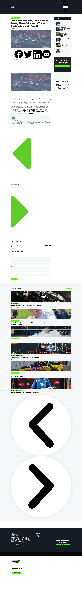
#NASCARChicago (31, 111)
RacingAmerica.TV (15, 594)
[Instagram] (16, 544)
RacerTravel (14, 599)
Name (12, 266)
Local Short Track (39, 548)
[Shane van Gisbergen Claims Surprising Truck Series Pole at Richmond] (57, 40)
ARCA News (14, 584)
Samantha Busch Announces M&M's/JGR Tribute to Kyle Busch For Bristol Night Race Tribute (65, 45)
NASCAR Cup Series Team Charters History (61, 79)
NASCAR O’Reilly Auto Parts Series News (39, 539)
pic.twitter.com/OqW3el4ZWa (42, 111)
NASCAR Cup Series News (15, 17)
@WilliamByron (32, 109)
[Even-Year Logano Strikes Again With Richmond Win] (57, 24)
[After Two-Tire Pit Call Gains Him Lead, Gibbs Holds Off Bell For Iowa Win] (57, 51)
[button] (65, 3)
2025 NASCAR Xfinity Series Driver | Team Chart (62, 85)
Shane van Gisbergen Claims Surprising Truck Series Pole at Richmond (65, 39)
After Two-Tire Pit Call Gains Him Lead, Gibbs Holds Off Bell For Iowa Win (65, 51)
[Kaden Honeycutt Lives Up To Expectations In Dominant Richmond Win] (57, 29)
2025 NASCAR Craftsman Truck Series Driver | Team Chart (62, 88)
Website (12, 273)
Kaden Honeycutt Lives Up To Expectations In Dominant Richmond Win (65, 28)
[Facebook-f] (12, 544)
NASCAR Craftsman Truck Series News (16, 355)
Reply (14, 248)
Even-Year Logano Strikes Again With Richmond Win (64, 23)
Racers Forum (14, 601)
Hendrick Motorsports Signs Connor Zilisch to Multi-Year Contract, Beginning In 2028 (28, 322)
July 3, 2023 (30, 113)
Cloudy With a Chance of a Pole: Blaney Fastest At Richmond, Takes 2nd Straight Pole (64, 34)
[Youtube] (18, 544)
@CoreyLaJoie (32, 110)
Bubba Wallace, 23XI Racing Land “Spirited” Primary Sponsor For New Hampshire (27, 305)
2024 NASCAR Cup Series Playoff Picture (62, 75)
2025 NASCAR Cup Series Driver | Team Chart (62, 82)
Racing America (15, 592)
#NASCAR (26, 111)
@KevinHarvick (24, 110)
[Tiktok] (20, 544)
